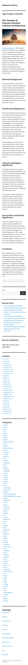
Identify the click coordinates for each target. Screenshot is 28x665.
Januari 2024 (7, 413)
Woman (6, 601)
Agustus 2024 (8, 398)
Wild (5, 596)
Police (5, 548)
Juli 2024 (6, 400)
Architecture (21, 280)
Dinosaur (6, 469)
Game (5, 486)
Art (5, 431)
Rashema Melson (10, 5)
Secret (5, 563)
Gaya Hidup (7, 488)
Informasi (6, 506)
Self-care (6, 565)
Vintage (6, 594)
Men (5, 527)
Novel (5, 540)
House (5, 504)
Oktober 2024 (8, 394)
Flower (6, 481)
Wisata (6, 599)
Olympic (6, 542)
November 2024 (8, 392)
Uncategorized (8, 592)
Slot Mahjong (6, 633)
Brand (5, 446)
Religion (6, 555)
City (5, 458)
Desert (6, 467)
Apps (5, 429)
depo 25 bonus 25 (7, 646)
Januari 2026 (7, 367)
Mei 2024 (6, 405)
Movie (5, 532)
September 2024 (8, 396)
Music (5, 536)
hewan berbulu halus (10, 494)
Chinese (4, 281)
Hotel (5, 502)
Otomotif (6, 544)
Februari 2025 (8, 386)
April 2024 (7, 407)
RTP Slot (4, 617)
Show (5, 567)
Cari (3, 290)
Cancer (6, 450)
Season (6, 561)
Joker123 (4, 629)
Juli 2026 (6, 359)
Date (5, 465)
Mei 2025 (6, 380)
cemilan (6, 454)
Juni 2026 (6, 361)
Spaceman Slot (8, 571)
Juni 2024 (6, 403)
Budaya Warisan (8, 448)
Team (5, 582)
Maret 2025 (7, 384)
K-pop (6, 517)
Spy (5, 573)
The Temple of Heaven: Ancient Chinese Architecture (13, 23)
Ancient (15, 280)
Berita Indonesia (8, 442)
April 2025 (7, 382)
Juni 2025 (6, 377)
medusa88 (5, 654)
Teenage (6, 584)
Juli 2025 (6, 375)
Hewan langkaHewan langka (12, 496)
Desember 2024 (8, 390)
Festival (6, 477)
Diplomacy (7, 471)
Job (5, 515)
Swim (5, 578)
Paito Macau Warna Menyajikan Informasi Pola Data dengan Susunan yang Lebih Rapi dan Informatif (15, 308)
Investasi (6, 509)
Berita (5, 439)
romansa (6, 557)
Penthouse (7, 546)
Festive (6, 479)
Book (5, 444)
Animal (6, 425)
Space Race (7, 569)
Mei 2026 (6, 363)
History (6, 498)
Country (10, 280)
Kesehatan (7, 519)
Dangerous (7, 463)
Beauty (6, 437)
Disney (6, 473)
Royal (5, 559)
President (6, 550)
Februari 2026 (8, 365)
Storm (5, 576)
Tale (5, 580)
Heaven (8, 281)
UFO (5, 590)
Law (5, 521)
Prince (5, 552)
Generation (7, 490)
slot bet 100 (5, 612)
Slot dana (5, 625)
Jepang (6, 513)
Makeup (6, 525)
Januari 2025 (7, 388)
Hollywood (7, 500)
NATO (5, 538)
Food (5, 483)
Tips (5, 588)
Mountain (7, 529)
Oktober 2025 (8, 373)
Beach (5, 435)
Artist (5, 433)
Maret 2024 (7, 409)
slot (3, 650)
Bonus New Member (8, 638)
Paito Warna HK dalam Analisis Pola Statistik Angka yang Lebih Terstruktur (14, 329)
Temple (12, 281)
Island (5, 511)
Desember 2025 (8, 369)
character (6, 456)
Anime (6, 427)
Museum (6, 534)
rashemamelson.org (8, 48)
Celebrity (6, 452)
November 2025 (8, 371)
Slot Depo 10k (6, 621)
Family (6, 475)
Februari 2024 (8, 411)
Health (6, 492)
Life (5, 523)
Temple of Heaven (19, 281)
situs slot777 (6, 642)
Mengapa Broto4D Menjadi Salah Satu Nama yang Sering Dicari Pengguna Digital (13, 322)
